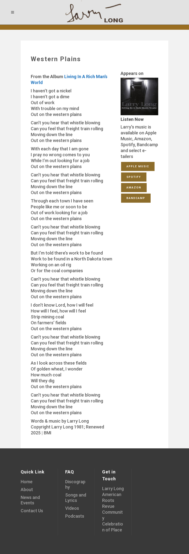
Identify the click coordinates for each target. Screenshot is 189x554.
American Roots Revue (111, 500)
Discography (75, 484)
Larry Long (113, 488)
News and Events (30, 500)
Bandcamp (135, 198)
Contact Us (32, 510)
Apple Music (137, 166)
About (27, 489)
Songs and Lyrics (75, 497)
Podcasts (74, 516)
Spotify (133, 177)
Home (26, 481)
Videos (72, 508)
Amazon (133, 187)
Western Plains (56, 59)
